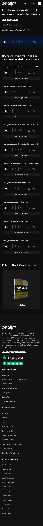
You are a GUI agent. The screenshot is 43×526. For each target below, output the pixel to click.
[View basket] (32, 3)
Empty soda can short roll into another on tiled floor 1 (22, 67)
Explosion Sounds (8, 482)
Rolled (15, 20)
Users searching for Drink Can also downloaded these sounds (20, 58)
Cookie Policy (6, 397)
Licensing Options (21, 78)
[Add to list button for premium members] (34, 42)
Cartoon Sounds (7, 509)
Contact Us (6, 418)
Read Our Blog (7, 449)
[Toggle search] (25, 3)
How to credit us (7, 427)
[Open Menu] (39, 3)
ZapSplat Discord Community (12, 444)
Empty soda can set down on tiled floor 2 (18, 86)
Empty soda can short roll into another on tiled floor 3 (22, 163)
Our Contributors (8, 440)
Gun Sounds (6, 474)
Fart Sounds (6, 487)
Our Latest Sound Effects (10, 465)
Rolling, (10, 20)
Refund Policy (7, 384)
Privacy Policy (6, 393)
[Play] (4, 42)
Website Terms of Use (9, 388)
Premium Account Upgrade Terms (14, 379)
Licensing (5, 375)
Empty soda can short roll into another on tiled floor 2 (21, 12)
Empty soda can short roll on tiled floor (17, 183)
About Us (5, 413)
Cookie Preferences (8, 401)
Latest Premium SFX (9, 435)
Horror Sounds (7, 496)
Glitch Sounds (7, 504)
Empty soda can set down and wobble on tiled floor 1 (22, 144)
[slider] (17, 42)
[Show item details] (39, 42)
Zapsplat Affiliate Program (11, 453)
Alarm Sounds (7, 500)
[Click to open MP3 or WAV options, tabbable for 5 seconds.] (29, 42)
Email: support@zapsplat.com (14, 352)
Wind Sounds (6, 513)
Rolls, (4, 20)
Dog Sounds (6, 491)
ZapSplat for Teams (9, 431)
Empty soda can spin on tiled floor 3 (16, 241)
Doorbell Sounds (8, 478)
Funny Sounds (7, 469)
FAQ (3, 422)
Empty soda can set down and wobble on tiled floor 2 (22, 125)
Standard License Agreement (13, 30)
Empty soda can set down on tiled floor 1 (18, 105)
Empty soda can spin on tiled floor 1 (16, 202)
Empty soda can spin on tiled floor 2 (16, 221)
